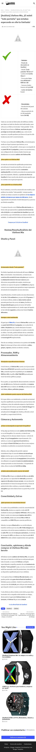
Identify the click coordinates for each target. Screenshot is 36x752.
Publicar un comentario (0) (18, 737)
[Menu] (2, 3)
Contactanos (27, 744)
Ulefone (7, 10)
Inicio (2, 10)
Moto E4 (12, 322)
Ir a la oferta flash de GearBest (18, 604)
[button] (34, 3)
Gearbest (9, 608)
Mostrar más (30, 627)
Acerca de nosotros (16, 744)
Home (6, 744)
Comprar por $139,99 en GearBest (18, 222)
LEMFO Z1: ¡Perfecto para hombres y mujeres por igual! (17, 687)
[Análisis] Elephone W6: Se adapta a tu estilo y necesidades (17, 656)
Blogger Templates (15, 747)
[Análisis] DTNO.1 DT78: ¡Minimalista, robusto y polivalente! (18, 718)
